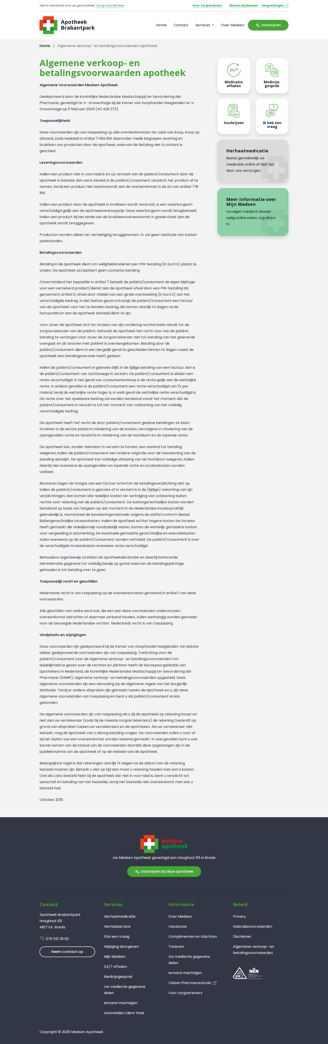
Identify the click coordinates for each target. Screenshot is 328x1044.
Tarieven (176, 946)
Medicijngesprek (118, 976)
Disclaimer (242, 936)
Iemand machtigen (120, 1002)
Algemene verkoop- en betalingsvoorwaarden (253, 949)
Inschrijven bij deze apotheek (164, 871)
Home (161, 25)
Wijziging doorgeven (121, 946)
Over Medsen (232, 25)
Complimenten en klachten (192, 936)
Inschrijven (268, 25)
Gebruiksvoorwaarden (252, 926)
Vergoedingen (273, 5)
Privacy (239, 916)
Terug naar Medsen (110, 5)
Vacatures (177, 926)
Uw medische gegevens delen (124, 989)
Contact (181, 25)
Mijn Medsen (114, 956)
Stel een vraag (116, 936)
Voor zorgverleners (207, 5)
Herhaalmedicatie (119, 916)
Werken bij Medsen (243, 5)
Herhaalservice (117, 926)
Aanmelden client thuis (124, 1012)
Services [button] (203, 25)
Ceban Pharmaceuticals (189, 982)
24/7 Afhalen (115, 966)
